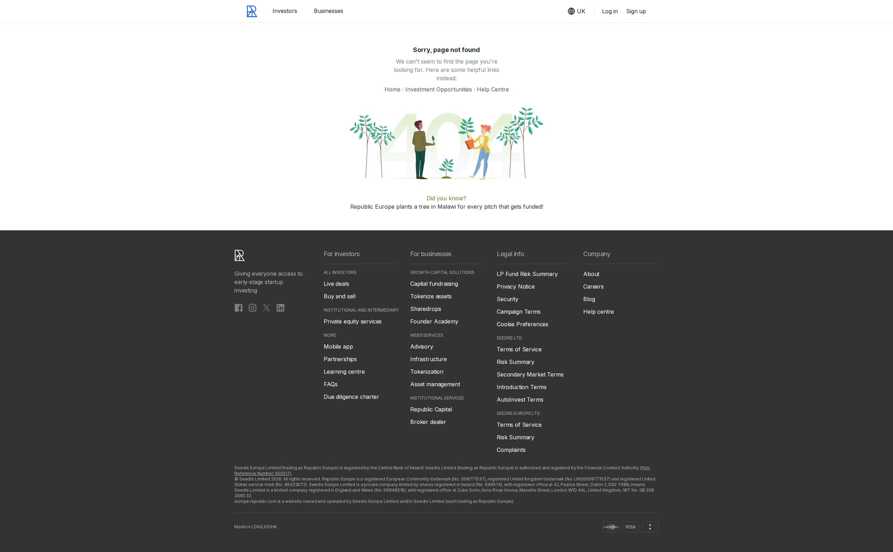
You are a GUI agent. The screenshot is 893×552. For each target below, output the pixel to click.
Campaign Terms (519, 311)
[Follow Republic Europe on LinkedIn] (280, 307)
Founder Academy (434, 321)
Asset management (435, 384)
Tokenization (426, 371)
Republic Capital (431, 409)
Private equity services (353, 321)
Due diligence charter (351, 396)
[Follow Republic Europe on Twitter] (266, 307)
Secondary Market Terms (530, 374)
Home (393, 89)
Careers (593, 286)
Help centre (598, 311)
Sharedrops (425, 308)
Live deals (336, 283)
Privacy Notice (516, 286)
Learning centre (344, 371)
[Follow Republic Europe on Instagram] (252, 307)
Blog (589, 299)
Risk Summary (515, 361)
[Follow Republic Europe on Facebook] (238, 307)
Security (507, 299)
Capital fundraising (434, 283)
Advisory (421, 346)
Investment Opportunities (439, 89)
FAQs (330, 384)
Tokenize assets (431, 296)
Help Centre (493, 89)
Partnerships (340, 359)
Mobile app (338, 346)
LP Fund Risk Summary (527, 273)
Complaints (511, 449)
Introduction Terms (522, 386)
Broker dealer (428, 421)
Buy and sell (339, 296)
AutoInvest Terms (520, 399)
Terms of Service (519, 349)
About (591, 273)
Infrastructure (428, 359)
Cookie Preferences (522, 324)
